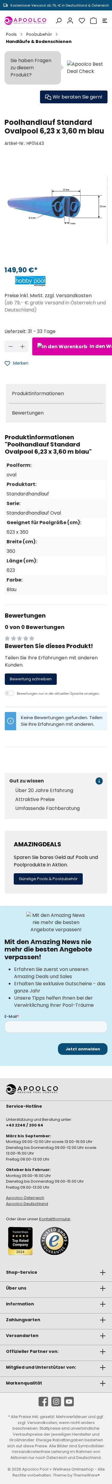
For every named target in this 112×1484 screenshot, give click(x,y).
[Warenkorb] (93, 21)
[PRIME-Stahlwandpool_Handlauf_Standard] (56, 208)
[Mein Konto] (69, 21)
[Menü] (104, 21)
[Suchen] (58, 21)
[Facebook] (43, 1402)
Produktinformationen (38, 393)
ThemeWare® (86, 1475)
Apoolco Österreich (25, 1198)
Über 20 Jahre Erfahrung (44, 791)
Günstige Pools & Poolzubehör (48, 879)
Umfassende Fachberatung (47, 808)
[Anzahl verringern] (10, 346)
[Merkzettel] (81, 21)
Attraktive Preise (35, 799)
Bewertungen (28, 412)
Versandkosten (42, 1422)
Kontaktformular (54, 1219)
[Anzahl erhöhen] (22, 346)
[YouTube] (69, 1402)
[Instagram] (56, 1402)
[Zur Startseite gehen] (25, 20)
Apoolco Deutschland (27, 1204)
